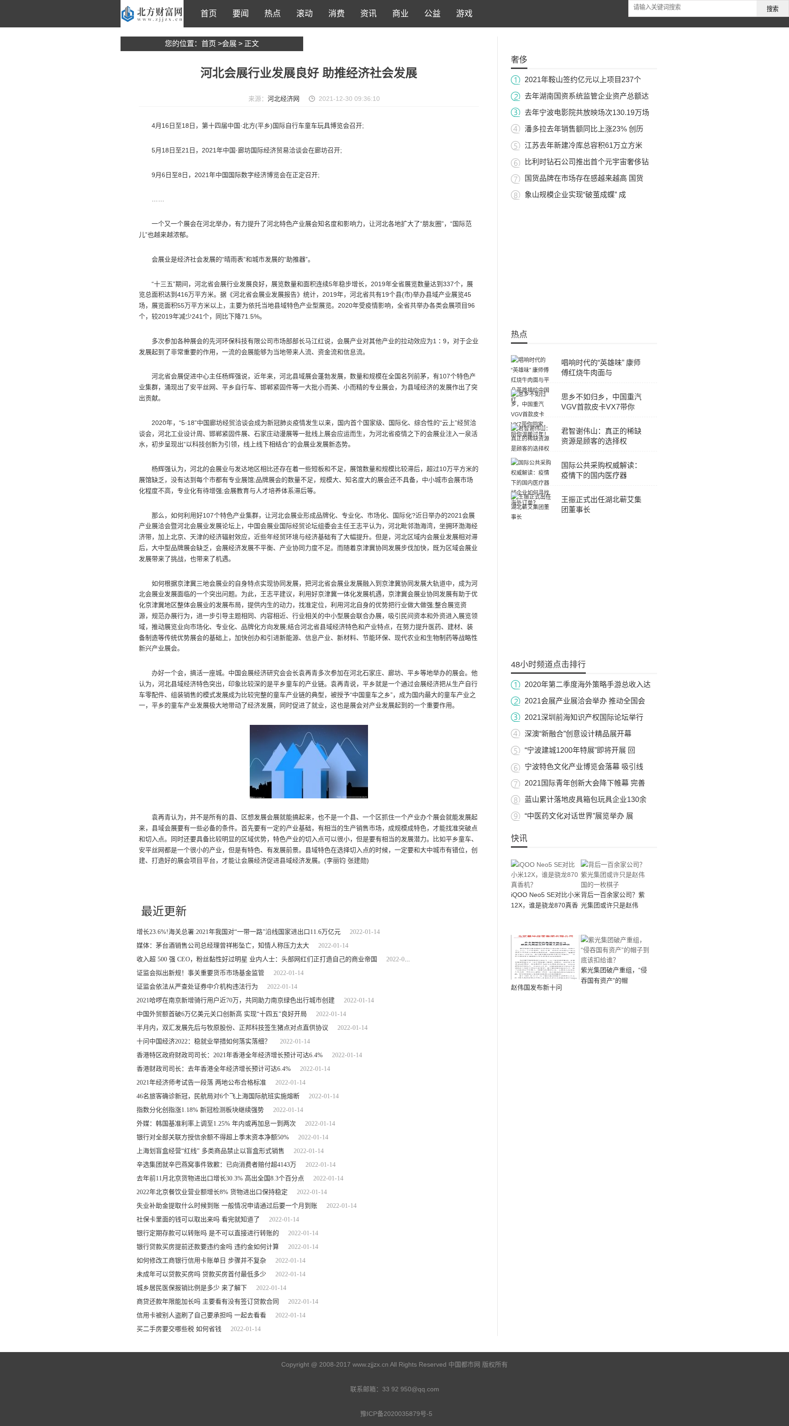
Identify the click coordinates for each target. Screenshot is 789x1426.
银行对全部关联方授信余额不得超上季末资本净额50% (213, 1137)
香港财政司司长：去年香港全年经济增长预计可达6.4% (214, 1068)
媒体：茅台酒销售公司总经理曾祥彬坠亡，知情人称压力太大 (223, 945)
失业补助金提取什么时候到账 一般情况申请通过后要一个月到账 (227, 1205)
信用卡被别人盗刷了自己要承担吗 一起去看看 (201, 1315)
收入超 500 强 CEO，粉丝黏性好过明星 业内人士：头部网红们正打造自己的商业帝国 (257, 959)
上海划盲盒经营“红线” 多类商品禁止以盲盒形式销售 (210, 1151)
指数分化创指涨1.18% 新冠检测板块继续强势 (200, 1109)
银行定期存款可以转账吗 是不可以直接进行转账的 (208, 1233)
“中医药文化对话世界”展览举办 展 (579, 816)
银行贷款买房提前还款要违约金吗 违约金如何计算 (208, 1246)
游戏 (462, 13)
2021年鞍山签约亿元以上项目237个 (583, 80)
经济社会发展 (201, 885)
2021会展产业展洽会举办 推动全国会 (585, 701)
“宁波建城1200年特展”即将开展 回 (580, 750)
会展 (229, 43)
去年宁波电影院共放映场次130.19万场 (587, 112)
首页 (206, 13)
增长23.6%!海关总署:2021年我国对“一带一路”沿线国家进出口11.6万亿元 (239, 931)
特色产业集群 (236, 885)
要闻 (238, 13)
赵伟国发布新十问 (536, 987)
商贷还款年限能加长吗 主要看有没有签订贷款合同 (208, 1301)
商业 (398, 13)
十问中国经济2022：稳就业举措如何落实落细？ (204, 1041)
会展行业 (173, 885)
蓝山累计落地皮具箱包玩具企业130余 (586, 799)
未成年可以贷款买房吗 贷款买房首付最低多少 (201, 1274)
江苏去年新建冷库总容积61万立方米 (583, 145)
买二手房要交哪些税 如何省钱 (179, 1329)
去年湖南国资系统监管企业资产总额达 (587, 96)
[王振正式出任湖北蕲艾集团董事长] (531, 517)
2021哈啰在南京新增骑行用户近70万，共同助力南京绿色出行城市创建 (236, 1000)
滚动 (302, 13)
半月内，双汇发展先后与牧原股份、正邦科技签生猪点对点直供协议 (232, 1027)
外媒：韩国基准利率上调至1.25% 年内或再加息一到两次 (216, 1123)
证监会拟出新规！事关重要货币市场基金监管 (200, 973)
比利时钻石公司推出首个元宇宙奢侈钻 (587, 162)
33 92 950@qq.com (410, 1389)
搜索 (772, 8)
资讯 (366, 13)
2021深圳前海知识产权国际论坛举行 (584, 717)
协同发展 (265, 885)
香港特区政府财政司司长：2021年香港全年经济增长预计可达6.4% (230, 1055)
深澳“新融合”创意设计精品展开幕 (578, 734)
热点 (270, 13)
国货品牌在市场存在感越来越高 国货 (584, 178)
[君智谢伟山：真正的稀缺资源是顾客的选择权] (531, 449)
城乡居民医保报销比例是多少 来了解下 (192, 1287)
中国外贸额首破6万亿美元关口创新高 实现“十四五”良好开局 (222, 1014)
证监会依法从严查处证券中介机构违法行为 (197, 986)
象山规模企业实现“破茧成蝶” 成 (575, 195)
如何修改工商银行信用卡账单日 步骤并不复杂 (201, 1260)
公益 (430, 13)
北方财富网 (152, 13)
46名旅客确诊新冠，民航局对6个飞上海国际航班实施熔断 (218, 1096)
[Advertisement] (584, 260)
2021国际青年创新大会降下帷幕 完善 (585, 783)
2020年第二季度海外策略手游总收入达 (588, 684)
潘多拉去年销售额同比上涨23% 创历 (584, 129)
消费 (334, 13)
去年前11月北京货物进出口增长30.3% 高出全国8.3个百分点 (220, 1178)
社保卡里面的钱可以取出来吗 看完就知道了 (198, 1219)
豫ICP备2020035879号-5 (396, 1413)
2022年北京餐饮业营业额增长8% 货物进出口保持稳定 (212, 1192)
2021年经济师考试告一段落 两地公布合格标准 (201, 1082)
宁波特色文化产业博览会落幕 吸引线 (584, 767)
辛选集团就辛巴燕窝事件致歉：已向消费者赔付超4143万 (216, 1164)
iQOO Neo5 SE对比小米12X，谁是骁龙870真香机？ (545, 905)
